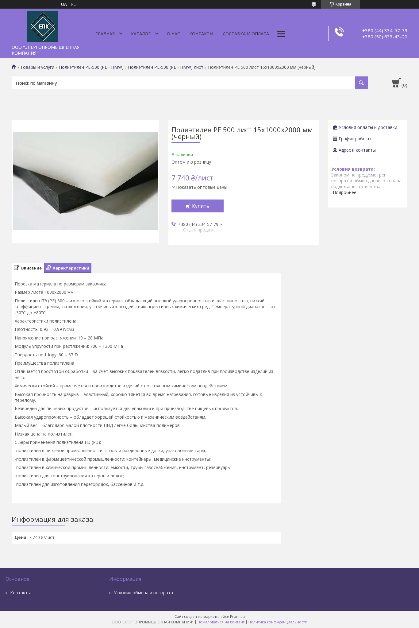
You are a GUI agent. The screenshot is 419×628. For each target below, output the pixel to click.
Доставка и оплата (245, 34)
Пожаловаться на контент (221, 622)
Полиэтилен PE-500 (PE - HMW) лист (165, 67)
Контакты (201, 34)
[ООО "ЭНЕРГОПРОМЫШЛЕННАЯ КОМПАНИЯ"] (42, 25)
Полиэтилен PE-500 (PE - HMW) (91, 67)
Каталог (141, 34)
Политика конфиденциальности (277, 622)
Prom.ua (237, 616)
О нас (173, 34)
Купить (201, 206)
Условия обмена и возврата (143, 592)
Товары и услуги (37, 67)
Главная (105, 34)
